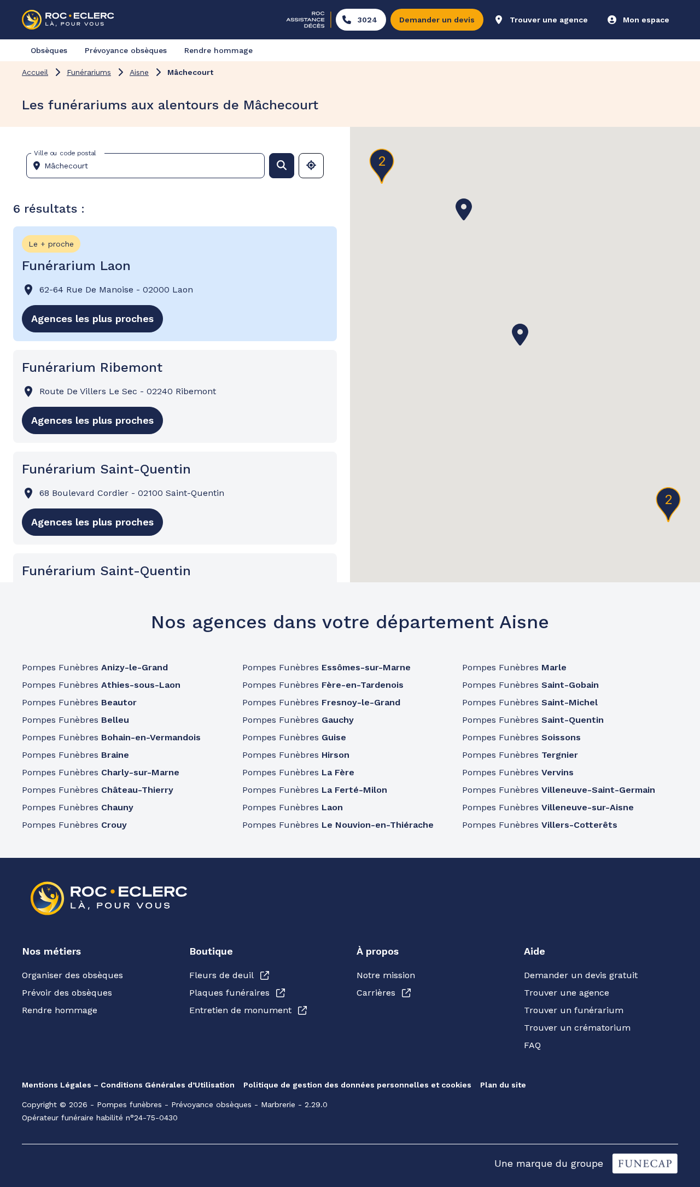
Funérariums (89, 72)
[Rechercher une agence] (281, 165)
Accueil (35, 72)
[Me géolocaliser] (311, 165)
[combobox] (149, 165)
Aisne (139, 72)
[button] (520, 335)
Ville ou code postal (65, 153)
